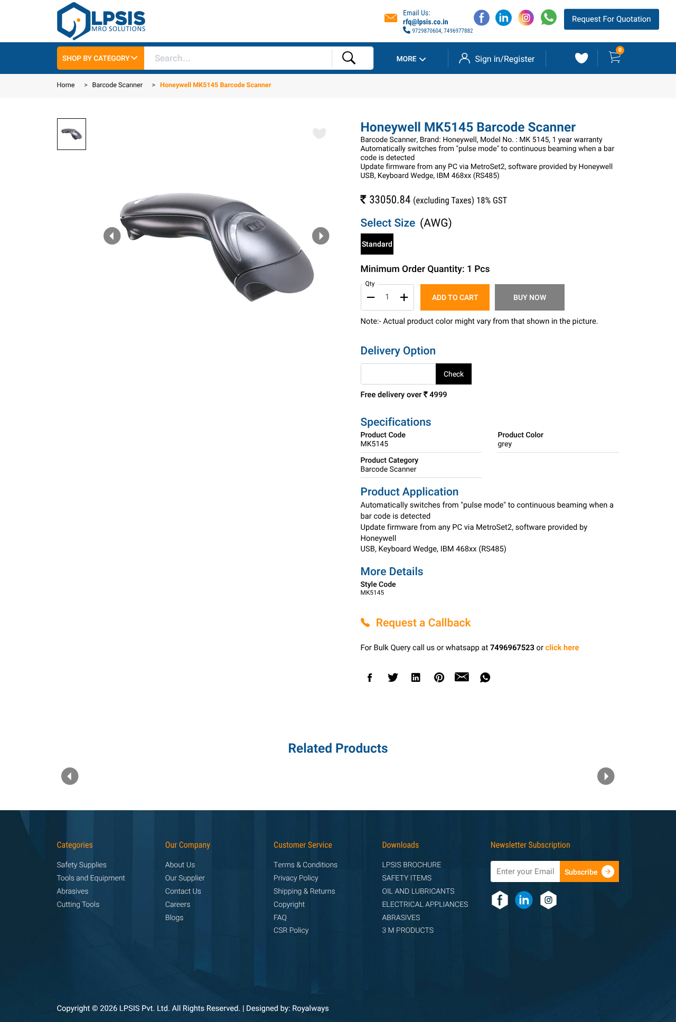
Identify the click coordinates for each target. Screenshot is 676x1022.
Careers (178, 905)
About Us (180, 865)
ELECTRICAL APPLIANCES (425, 905)
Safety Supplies (82, 865)
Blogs (174, 918)
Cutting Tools (78, 905)
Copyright (289, 905)
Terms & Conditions (305, 865)
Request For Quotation (611, 19)
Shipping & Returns (304, 891)
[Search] (349, 58)
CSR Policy (291, 930)
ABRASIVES (401, 918)
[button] (321, 236)
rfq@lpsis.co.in (425, 22)
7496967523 (512, 648)
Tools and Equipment (91, 878)
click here (562, 648)
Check (454, 374)
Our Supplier (185, 878)
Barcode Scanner (117, 85)
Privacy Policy (296, 878)
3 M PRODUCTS (408, 930)
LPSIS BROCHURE (411, 865)
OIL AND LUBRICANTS (418, 891)
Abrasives (73, 891)
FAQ (280, 918)
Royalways (310, 1009)
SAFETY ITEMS (406, 878)
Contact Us (183, 891)
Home (66, 85)
